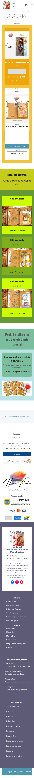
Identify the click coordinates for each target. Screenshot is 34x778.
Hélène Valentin (11, 601)
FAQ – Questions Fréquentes (16, 644)
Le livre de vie (11, 716)
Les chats (9, 751)
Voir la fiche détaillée (17, 146)
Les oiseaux (10, 711)
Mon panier (10, 632)
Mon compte (10, 628)
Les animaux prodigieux (14, 741)
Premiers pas (17, 5)
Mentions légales (12, 621)
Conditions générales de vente (16, 617)
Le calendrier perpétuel (14, 756)
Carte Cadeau (11, 640)
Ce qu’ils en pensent (13, 613)
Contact (9, 648)
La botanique (10, 721)
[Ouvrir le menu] (32, 5)
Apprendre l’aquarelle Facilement (19, 772)
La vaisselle (10, 731)
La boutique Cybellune (14, 609)
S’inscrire (17, 454)
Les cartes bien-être (13, 726)
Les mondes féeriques (13, 746)
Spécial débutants (12, 706)
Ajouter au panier (17, 153)
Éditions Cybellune (12, 605)
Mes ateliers (10, 636)
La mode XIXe (11, 736)
